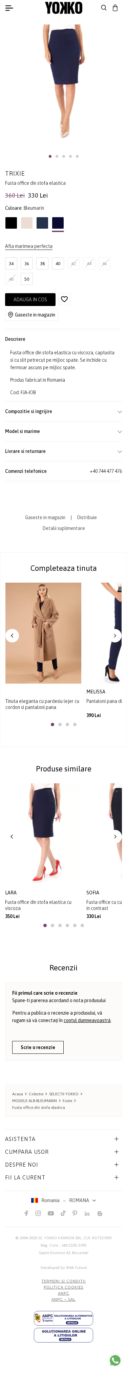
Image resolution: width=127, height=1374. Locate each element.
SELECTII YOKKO (64, 1094)
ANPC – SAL (63, 1299)
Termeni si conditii (63, 1281)
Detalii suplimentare (63, 528)
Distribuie (87, 517)
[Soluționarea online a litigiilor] (63, 1335)
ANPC (63, 1293)
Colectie (36, 1094)
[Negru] (11, 224)
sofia (92, 892)
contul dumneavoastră (87, 1020)
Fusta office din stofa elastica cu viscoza (38, 905)
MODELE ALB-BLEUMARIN (34, 1100)
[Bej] (27, 224)
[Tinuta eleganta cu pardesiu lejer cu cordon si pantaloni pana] (43, 633)
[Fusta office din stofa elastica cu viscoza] (43, 834)
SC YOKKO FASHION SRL (60, 1238)
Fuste (67, 1100)
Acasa (17, 1094)
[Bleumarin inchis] (42, 224)
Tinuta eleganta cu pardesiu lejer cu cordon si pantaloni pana (42, 704)
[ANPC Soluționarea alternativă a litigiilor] (63, 1318)
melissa (96, 691)
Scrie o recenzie (38, 1047)
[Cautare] (104, 8)
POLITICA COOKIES (63, 1287)
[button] (50, 156)
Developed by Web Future (64, 1267)
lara (11, 892)
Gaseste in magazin (35, 314)
